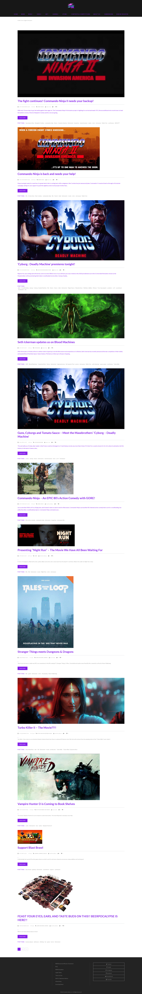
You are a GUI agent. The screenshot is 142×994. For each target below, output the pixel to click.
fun (45, 942)
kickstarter (70, 123)
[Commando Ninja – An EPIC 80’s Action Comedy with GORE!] (71, 478)
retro (93, 123)
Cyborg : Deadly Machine (40, 288)
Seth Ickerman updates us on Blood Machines (46, 342)
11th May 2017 (23, 555)
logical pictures (61, 364)
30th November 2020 (24, 106)
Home (19, 20)
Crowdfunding (25, 288)
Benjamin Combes (39, 123)
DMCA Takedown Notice (61, 978)
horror (52, 942)
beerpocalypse (29, 942)
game (29, 673)
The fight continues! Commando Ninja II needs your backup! (56, 101)
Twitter (109, 964)
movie (69, 196)
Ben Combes (38, 196)
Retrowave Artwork (44, 809)
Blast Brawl (28, 869)
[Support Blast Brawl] (71, 837)
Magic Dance (71, 288)
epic (36, 749)
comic (27, 825)
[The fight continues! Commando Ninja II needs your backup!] (71, 63)
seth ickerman (95, 364)
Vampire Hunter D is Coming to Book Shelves (46, 804)
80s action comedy (30, 520)
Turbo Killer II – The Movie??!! (37, 727)
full (38, 749)
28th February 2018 (24, 503)
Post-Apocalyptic (102, 288)
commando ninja (49, 123)
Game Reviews (39, 657)
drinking (42, 942)
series (40, 825)
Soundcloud (109, 976)
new (37, 825)
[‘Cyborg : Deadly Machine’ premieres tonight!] (71, 230)
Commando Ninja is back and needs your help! (47, 174)
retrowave (98, 123)
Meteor (95, 288)
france (55, 123)
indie (60, 196)
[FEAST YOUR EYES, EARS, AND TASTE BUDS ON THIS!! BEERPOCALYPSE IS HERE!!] (71, 893)
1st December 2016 (24, 733)
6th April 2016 (23, 853)
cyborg (31, 288)
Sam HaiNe (52, 657)
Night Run (43, 572)
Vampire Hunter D (47, 825)
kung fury (76, 123)
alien (19, 288)
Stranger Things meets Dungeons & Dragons (45, 651)
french (56, 196)
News (39, 106)
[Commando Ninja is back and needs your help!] (71, 148)
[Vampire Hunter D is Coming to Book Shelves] (71, 777)
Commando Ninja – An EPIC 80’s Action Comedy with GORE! (56, 498)
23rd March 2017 (23, 657)
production (53, 749)
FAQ (56, 966)
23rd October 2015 (24, 925)
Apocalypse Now (30, 123)
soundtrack (119, 288)
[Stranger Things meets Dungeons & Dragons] (71, 612)
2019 (27, 364)
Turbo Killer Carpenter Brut (70, 749)
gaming (34, 869)
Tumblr (109, 967)
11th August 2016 (24, 809)
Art (37, 809)
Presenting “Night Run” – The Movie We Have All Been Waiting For (60, 550)
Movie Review (41, 269)
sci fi (114, 288)
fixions (51, 288)
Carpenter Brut (42, 364)
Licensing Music (59, 984)
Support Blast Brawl (30, 847)
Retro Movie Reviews (43, 733)
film (53, 196)
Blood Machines (33, 364)
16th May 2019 (23, 347)
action (27, 458)
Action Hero (31, 196)
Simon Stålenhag (52, 673)
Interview (37, 347)
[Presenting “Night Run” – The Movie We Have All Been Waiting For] (71, 535)
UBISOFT (117, 123)
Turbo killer (116, 364)
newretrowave (83, 123)
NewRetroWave (49, 503)
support (52, 869)
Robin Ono (48, 106)
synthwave (111, 123)
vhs (25, 289)
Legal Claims (58, 972)
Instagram (109, 970)
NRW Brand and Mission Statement (64, 963)
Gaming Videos (43, 853)
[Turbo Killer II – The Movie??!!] (71, 701)
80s (26, 196)
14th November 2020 (24, 179)
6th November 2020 (24, 269)
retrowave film (61, 520)
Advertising (58, 981)
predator (109, 288)
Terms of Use (58, 975)
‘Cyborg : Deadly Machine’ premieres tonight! (46, 264)
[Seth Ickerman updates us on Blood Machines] (71, 316)
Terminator (21, 289)
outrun (77, 364)
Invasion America (62, 123)
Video (42, 106)
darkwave (36, 942)
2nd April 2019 (23, 442)
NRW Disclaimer (59, 969)
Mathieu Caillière (87, 288)
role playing (45, 673)
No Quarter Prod (70, 364)
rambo (89, 123)
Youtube (109, 979)
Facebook (109, 973)
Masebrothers (79, 288)
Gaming (46, 657)
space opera (103, 364)
